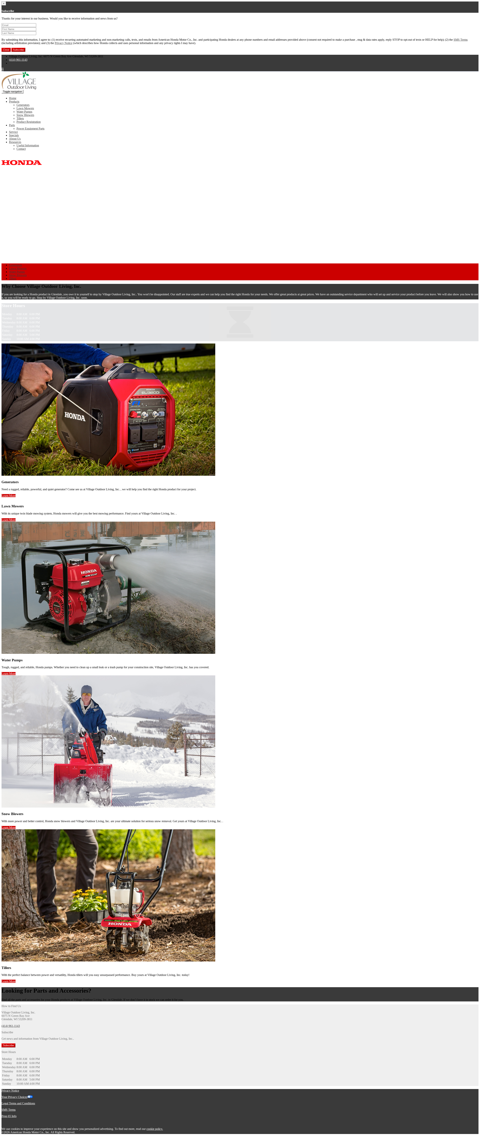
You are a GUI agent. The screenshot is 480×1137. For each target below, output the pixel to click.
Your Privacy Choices (14, 1097)
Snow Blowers (25, 115)
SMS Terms (461, 39)
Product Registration (28, 121)
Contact (21, 148)
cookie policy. (154, 1128)
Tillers (20, 118)
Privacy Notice (63, 43)
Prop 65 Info (9, 1116)
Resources (15, 142)
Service (13, 132)
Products (14, 101)
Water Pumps (24, 111)
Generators (22, 104)
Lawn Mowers (25, 108)
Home (12, 98)
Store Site (14, 63)
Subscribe (18, 49)
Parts (12, 125)
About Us (15, 138)
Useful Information (27, 145)
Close (6, 49)
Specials (14, 135)
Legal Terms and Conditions (18, 1103)
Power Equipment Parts (30, 128)
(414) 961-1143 (18, 59)
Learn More (9, 495)
